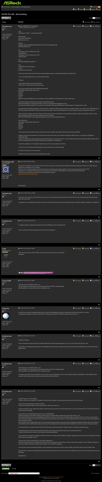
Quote (93, 26)
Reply (98, 26)
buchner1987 (7, 281)
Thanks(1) (86, 26)
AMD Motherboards (25, 6)
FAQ (76, 9)
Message (20, 22)
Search (81, 9)
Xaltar (4, 249)
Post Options (78, 26)
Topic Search (87, 22)
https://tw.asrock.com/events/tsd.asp (28, 174)
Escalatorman (7, 26)
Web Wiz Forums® (52, 477)
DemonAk (5, 308)
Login (99, 9)
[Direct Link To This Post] (18, 26)
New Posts (94, 6)
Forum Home (6, 6)
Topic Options (96, 22)
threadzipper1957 (8, 162)
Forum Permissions (95, 473)
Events (87, 9)
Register (93, 9)
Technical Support (15, 6)
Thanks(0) (86, 161)
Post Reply (5, 18)
